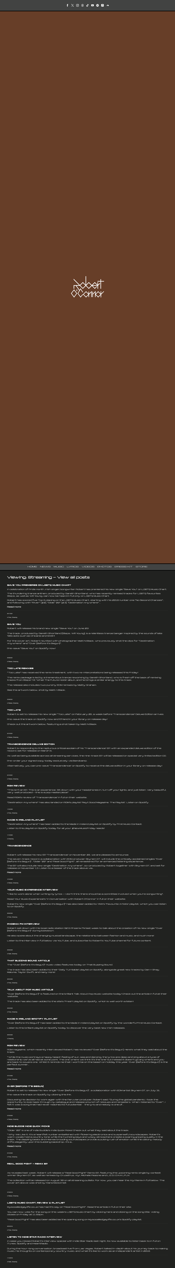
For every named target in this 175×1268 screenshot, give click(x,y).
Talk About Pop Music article (30, 990)
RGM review (16, 786)
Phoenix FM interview (23, 924)
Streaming (14, 617)
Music (59, 567)
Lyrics (73, 567)
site (128, 1207)
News (45, 567)
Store (141, 567)
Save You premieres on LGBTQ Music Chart (39, 585)
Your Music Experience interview (32, 890)
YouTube (110, 941)
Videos (88, 567)
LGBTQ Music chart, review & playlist (36, 1203)
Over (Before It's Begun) (25, 1086)
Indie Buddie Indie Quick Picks (28, 1126)
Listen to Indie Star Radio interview (34, 1237)
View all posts (73, 577)
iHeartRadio (40, 1244)
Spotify (44, 648)
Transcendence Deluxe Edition (31, 744)
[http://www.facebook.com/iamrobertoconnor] (67, 5)
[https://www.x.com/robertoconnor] (72, 5)
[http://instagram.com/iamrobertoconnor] (77, 5)
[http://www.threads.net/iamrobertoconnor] (82, 5)
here (109, 1212)
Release (10, 661)
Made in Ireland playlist (26, 820)
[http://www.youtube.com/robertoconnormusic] (92, 5)
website (81, 798)
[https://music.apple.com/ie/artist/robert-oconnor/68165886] (102, 5)
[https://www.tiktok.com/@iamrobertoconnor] (87, 5)
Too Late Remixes (20, 669)
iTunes (11, 1244)
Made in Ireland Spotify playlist (32, 1019)
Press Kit (124, 567)
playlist (136, 1220)
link (69, 1095)
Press (9, 617)
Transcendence (19, 846)
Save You (14, 625)
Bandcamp (80, 761)
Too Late (14, 710)
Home (32, 567)
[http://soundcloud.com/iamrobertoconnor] (107, 5)
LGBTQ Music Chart (154, 589)
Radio (9, 954)
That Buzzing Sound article (28, 961)
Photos (104, 567)
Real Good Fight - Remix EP (27, 1164)
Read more (14, 607)
